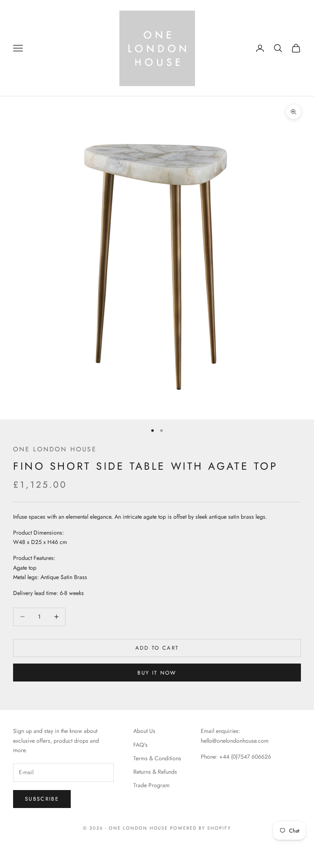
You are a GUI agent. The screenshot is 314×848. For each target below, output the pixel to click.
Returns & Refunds (155, 772)
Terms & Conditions (157, 758)
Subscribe (42, 799)
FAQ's (140, 745)
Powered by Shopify (200, 828)
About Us (144, 731)
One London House (55, 449)
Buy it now (156, 673)
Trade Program (151, 785)
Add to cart (157, 648)
